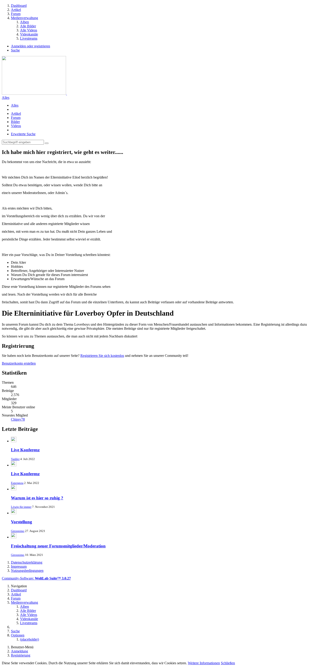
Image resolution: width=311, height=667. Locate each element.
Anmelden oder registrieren (30, 46)
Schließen (228, 663)
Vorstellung (21, 521)
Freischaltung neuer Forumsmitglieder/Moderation (58, 546)
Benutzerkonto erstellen (19, 363)
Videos (16, 126)
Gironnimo (17, 531)
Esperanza (17, 483)
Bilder (15, 122)
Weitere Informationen (204, 663)
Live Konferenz (25, 449)
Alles (5, 98)
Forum (15, 118)
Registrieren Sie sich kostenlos (102, 356)
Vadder (15, 459)
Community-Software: (36, 578)
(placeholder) (29, 639)
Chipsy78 (18, 419)
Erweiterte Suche (23, 134)
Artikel (16, 113)
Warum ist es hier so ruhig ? (37, 498)
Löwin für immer (21, 507)
